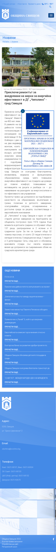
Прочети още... (12, 281)
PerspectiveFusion (9, 547)
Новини (15, 42)
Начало (6, 42)
